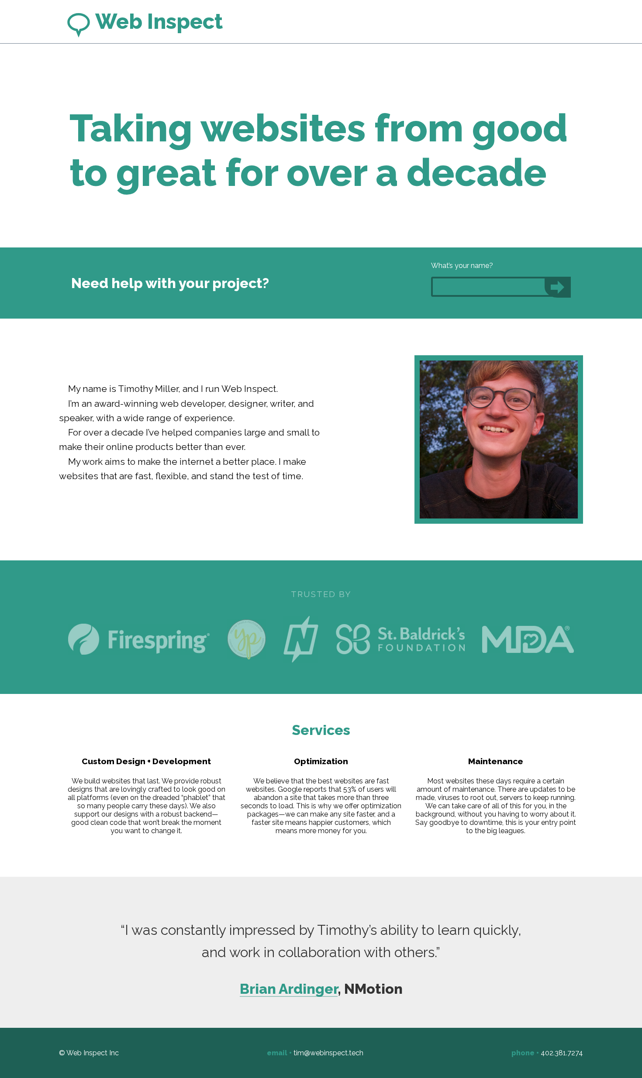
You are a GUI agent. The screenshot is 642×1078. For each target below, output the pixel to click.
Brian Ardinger (289, 989)
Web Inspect (157, 21)
